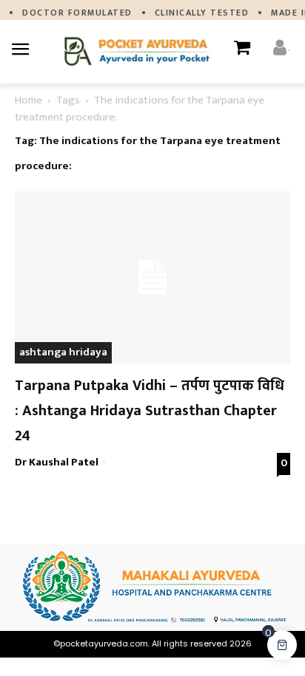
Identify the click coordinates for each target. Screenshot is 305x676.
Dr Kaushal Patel (56, 462)
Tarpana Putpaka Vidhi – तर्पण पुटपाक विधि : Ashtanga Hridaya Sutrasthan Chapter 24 (149, 410)
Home (28, 100)
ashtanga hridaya (63, 352)
